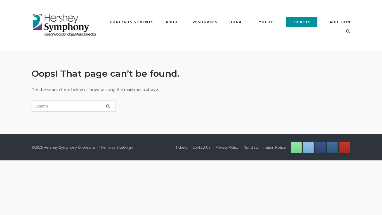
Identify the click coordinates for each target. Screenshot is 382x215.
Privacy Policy (227, 147)
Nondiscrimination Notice (265, 147)
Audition (339, 22)
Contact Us (201, 147)
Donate (238, 22)
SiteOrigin (125, 147)
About (173, 22)
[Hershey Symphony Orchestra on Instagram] (332, 147)
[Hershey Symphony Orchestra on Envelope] (308, 147)
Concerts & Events (132, 22)
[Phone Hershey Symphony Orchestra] (296, 147)
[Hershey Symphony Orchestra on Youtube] (344, 147)
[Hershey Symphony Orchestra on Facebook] (320, 147)
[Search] (107, 106)
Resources (204, 22)
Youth (266, 22)
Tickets (301, 22)
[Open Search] (348, 31)
